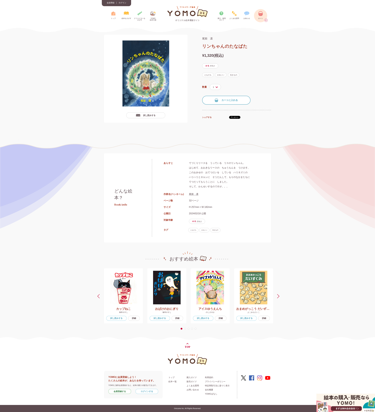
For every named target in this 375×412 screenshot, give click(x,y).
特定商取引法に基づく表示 (217, 385)
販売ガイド (192, 381)
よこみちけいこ (253, 312)
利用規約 (209, 377)
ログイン (122, 3)
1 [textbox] (213, 87)
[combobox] (215, 87)
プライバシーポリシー (215, 381)
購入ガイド (192, 377)
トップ (171, 377)
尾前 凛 (207, 38)
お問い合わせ (193, 390)
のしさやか (210, 312)
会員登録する (120, 391)
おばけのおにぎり (167, 308)
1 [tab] (181, 329)
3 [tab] (189, 328)
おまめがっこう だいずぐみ (253, 308)
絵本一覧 (172, 381)
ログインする (147, 391)
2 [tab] (185, 328)
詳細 (134, 318)
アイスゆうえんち (210, 308)
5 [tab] (196, 328)
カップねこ (123, 308)
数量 (204, 87)
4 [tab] (192, 328)
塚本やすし (123, 312)
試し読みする (149, 115)
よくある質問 (193, 385)
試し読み (116, 318)
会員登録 (110, 3)
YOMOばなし (211, 394)
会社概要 (209, 390)
